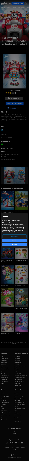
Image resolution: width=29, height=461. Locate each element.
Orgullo (2, 383)
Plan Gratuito (17, 412)
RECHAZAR (14, 240)
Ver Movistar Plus (18, 392)
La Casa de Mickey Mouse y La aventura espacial (7, 211)
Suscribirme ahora (18, 3)
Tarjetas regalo (18, 419)
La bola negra (17, 358)
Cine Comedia (4, 362)
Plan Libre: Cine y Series (20, 408)
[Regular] (10, 93)
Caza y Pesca (17, 383)
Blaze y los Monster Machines (6, 261)
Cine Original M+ (4, 358)
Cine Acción (3, 364)
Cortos (2, 366)
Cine (8, 7)
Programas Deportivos (19, 381)
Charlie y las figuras (20, 260)
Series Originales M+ (5, 373)
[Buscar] (10, 3)
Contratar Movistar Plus (19, 402)
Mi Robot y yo (18, 333)
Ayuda (14, 433)
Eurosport (3, 414)
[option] (9, 175)
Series (3, 7)
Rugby (2, 408)
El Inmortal (17, 364)
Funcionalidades (18, 394)
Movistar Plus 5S (18, 385)
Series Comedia (4, 377)
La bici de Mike (5, 333)
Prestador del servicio (8, 447)
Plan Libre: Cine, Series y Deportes (20, 405)
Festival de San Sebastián (20, 377)
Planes (16, 410)
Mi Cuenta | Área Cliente (20, 396)
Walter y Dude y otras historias (21, 309)
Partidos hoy (3, 417)
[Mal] (8, 93)
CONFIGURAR (14, 236)
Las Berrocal (17, 371)
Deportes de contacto (5, 412)
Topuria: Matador (4, 410)
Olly (2, 308)
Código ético (17, 400)
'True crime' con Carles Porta (21, 375)
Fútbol (14, 7)
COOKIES (14, 449)
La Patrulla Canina (20, 211)
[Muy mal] (6, 93)
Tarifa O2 (16, 417)
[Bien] (12, 93)
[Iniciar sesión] (26, 3)
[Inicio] (4, 3)
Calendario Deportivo (5, 415)
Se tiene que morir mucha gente (20, 367)
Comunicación (18, 421)
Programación (4, 419)
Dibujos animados (18, 379)
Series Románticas (5, 375)
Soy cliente (15, 98)
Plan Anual (17, 414)
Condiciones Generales (19, 398)
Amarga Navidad (18, 362)
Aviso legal (17, 447)
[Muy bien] (14, 93)
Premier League (4, 398)
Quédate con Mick (20, 285)
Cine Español (4, 360)
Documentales (4, 379)
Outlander (17, 369)
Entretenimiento (4, 381)
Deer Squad (4, 285)
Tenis (2, 406)
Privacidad (23, 447)
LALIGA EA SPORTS (5, 396)
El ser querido (17, 356)
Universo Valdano (5, 402)
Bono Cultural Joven (19, 415)
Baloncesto (3, 404)
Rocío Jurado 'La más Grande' (21, 373)
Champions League (5, 394)
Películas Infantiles (5, 369)
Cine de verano (4, 368)
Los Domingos (17, 360)
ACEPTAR (14, 244)
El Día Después (4, 400)
